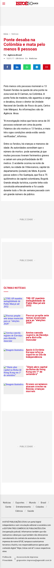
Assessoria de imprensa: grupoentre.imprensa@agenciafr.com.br (34, 558)
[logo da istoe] (27, 4)
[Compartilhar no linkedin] (17, 67)
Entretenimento (23, 506)
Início (6, 34)
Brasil (43, 502)
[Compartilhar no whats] (27, 67)
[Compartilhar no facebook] (7, 67)
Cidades (40, 506)
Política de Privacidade (7, 558)
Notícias (15, 34)
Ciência (19, 511)
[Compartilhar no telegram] (37, 67)
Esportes (20, 502)
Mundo (32, 502)
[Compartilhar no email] (46, 67)
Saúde (30, 511)
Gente (8, 506)
